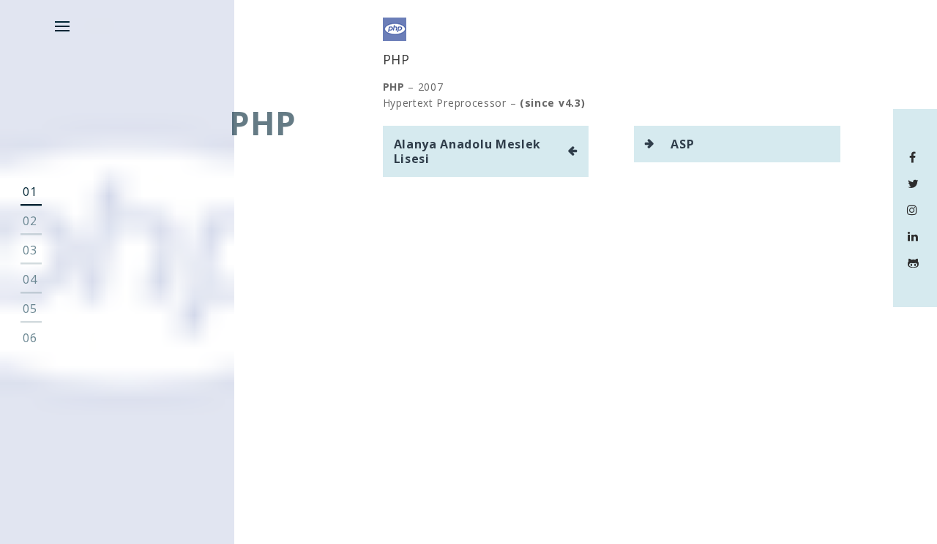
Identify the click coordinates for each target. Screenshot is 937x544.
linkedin (915, 236)
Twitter (915, 183)
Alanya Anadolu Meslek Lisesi (468, 151)
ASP (682, 144)
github (915, 262)
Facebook (915, 157)
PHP (396, 59)
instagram (915, 210)
